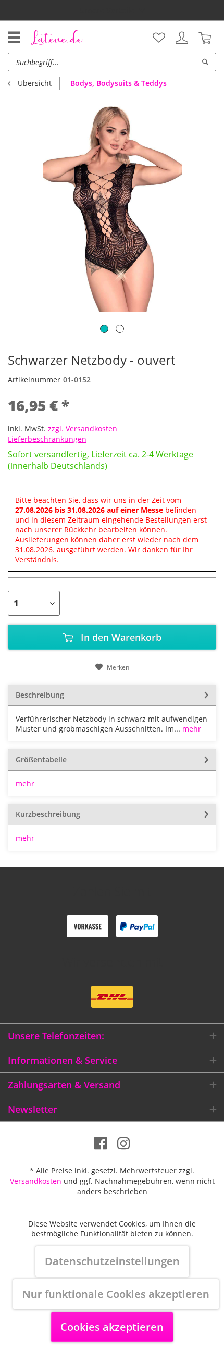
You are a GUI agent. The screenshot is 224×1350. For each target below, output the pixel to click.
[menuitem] (158, 38)
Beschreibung (40, 695)
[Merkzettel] (158, 38)
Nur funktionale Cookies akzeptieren (115, 1294)
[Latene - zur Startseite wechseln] (57, 37)
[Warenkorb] (204, 38)
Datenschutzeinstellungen (112, 1261)
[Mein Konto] (181, 38)
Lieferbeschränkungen (47, 439)
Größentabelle (41, 759)
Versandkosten (35, 1181)
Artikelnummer (34, 380)
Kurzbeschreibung (48, 814)
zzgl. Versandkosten (82, 429)
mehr (190, 729)
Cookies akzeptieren (112, 1327)
